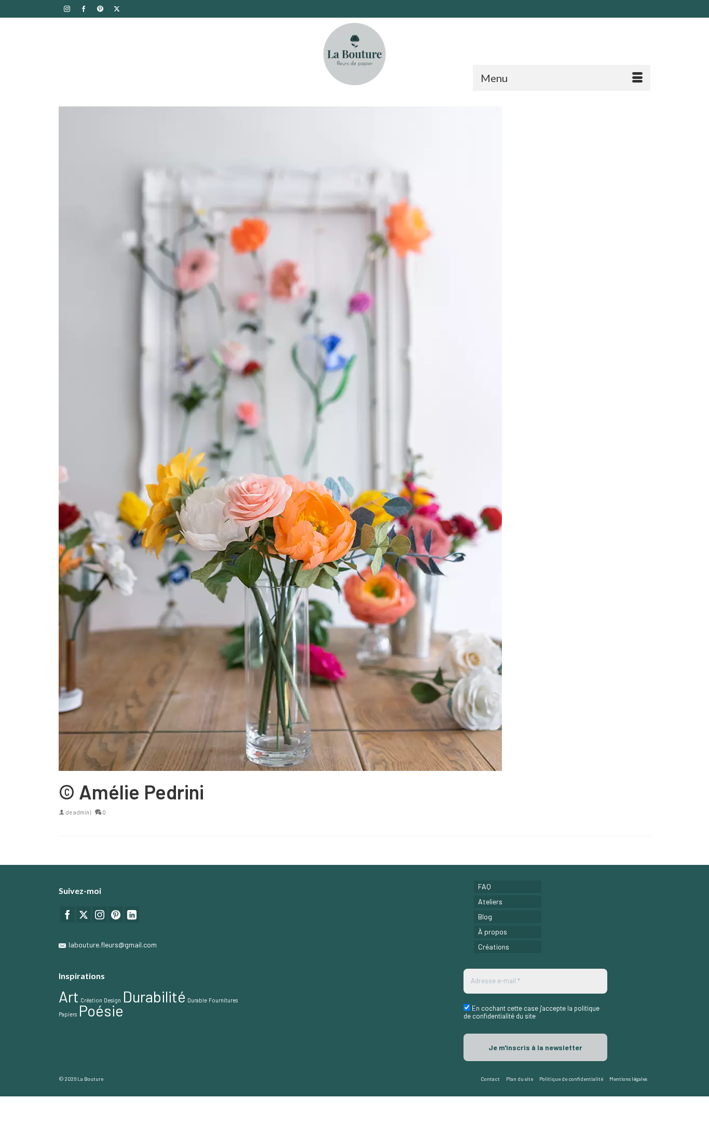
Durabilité (154, 996)
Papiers (68, 1014)
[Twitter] (83, 914)
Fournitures (223, 1000)
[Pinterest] (115, 914)
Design (112, 1000)
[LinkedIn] (132, 914)
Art (69, 996)
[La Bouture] (354, 54)
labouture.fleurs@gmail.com (113, 944)
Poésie (101, 1010)
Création (91, 1000)
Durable (197, 1000)
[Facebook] (67, 914)
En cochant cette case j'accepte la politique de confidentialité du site (531, 1012)
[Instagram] (99, 914)
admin (81, 812)
